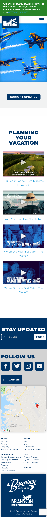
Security (4, 465)
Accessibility (6, 462)
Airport (5, 438)
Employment (12, 379)
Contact (28, 467)
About (27, 438)
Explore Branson (31, 457)
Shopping (5, 447)
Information (7, 454)
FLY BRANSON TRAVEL (18, 12)
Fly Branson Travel (31, 460)
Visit (26, 454)
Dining (4, 444)
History (27, 441)
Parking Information (9, 460)
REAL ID (4, 468)
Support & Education (33, 449)
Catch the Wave (8, 470)
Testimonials (29, 447)
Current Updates (23, 96)
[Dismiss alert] (43, 4)
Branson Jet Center (9, 449)
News (26, 444)
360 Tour (5, 441)
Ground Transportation (11, 457)
